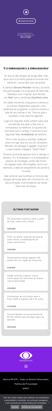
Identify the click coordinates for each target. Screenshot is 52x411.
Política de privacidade (31, 407)
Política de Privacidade (26, 384)
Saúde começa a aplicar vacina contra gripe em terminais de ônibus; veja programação (25, 278)
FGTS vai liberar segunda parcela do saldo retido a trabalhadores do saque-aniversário (25, 239)
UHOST (26, 388)
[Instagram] (26, 366)
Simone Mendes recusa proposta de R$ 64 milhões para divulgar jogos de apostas (25, 317)
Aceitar (15, 407)
